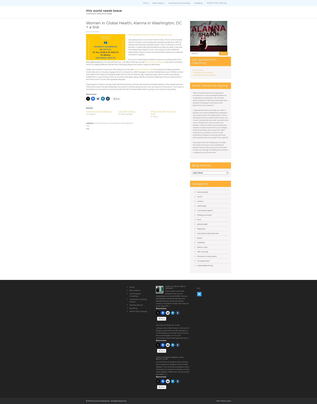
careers (97, 123)
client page (201, 206)
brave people (202, 192)
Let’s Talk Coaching (126, 112)
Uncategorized (203, 261)
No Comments (93, 32)
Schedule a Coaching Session (205, 75)
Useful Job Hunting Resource (99, 112)
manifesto (201, 242)
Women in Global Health (143, 69)
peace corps (202, 247)
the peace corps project (207, 256)
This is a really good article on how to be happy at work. (150, 35)
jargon (199, 238)
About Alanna (158, 3)
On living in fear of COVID (168, 325)
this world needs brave (104, 11)
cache (199, 197)
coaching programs (205, 210)
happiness (129, 123)
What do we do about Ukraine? (175, 287)
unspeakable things (205, 265)
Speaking (198, 3)
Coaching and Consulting (179, 3)
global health (120, 123)
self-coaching (202, 252)
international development (208, 233)
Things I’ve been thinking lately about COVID (170, 358)
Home (146, 3)
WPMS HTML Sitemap (217, 3)
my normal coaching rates (155, 62)
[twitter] (199, 294)
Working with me (136, 305)
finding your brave (107, 123)
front (199, 220)
